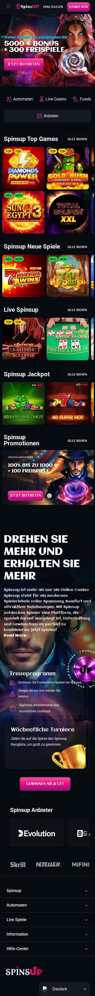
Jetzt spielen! (44, 630)
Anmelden (78, 7)
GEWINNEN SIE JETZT (45, 784)
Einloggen (53, 7)
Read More (15, 635)
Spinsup (12, 590)
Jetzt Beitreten (24, 64)
